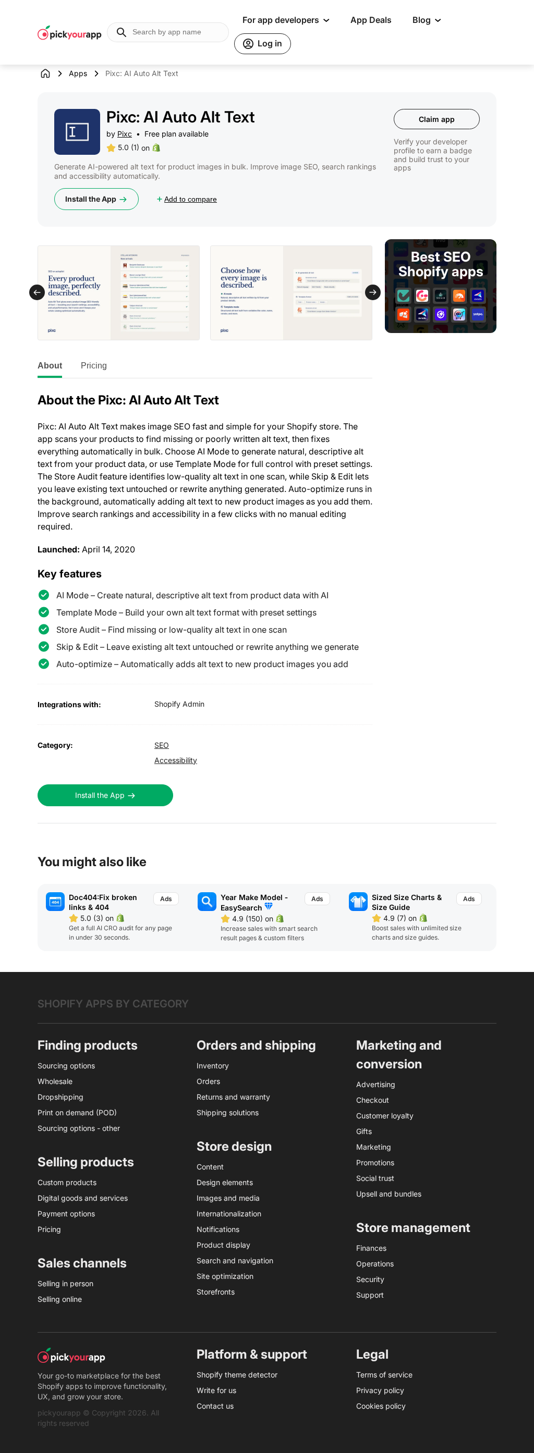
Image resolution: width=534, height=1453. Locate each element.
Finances (371, 1247)
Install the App (90, 198)
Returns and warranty (233, 1096)
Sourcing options (66, 1065)
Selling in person (65, 1283)
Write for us (216, 1390)
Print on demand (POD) (77, 1112)
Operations (375, 1263)
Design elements (225, 1182)
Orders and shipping (256, 1045)
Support (370, 1294)
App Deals (371, 20)
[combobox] (168, 32)
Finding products (88, 1045)
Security (370, 1279)
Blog (421, 20)
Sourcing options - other (79, 1128)
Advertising (375, 1084)
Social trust (375, 1178)
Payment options (66, 1213)
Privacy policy (380, 1390)
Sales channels (82, 1263)
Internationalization (229, 1213)
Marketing (373, 1146)
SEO (161, 745)
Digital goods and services (83, 1197)
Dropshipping (60, 1096)
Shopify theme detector (237, 1374)
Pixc (124, 133)
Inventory (213, 1065)
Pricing (94, 365)
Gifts (364, 1131)
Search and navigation (235, 1260)
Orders (208, 1081)
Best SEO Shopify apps (440, 264)
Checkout (372, 1099)
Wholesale (55, 1081)
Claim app (437, 119)
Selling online (60, 1299)
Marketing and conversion (399, 1055)
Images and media (228, 1197)
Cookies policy (381, 1405)
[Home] (53, 73)
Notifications (218, 1229)
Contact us (215, 1405)
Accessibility (175, 760)
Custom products (67, 1182)
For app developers (280, 20)
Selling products (86, 1161)
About (50, 365)
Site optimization (225, 1276)
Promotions (375, 1162)
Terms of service (384, 1374)
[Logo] (70, 32)
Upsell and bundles (388, 1193)
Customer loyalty (385, 1115)
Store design (234, 1146)
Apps (78, 73)
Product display (223, 1244)
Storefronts (216, 1291)
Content (210, 1166)
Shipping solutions (228, 1112)
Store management (413, 1227)
